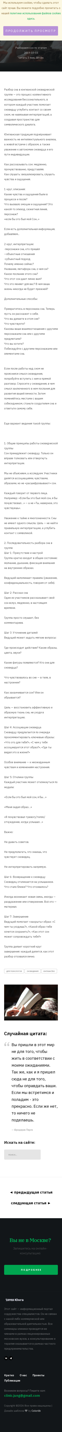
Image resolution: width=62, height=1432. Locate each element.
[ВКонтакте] (6, 1358)
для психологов (14, 971)
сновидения (33, 971)
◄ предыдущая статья (31, 1192)
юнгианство (49, 971)
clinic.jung (22, 1395)
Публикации (12, 1380)
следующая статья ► (31, 1203)
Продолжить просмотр (30, 31)
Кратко (9, 1375)
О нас (23, 1375)
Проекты (38, 1375)
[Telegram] (11, 1358)
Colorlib (36, 1410)
